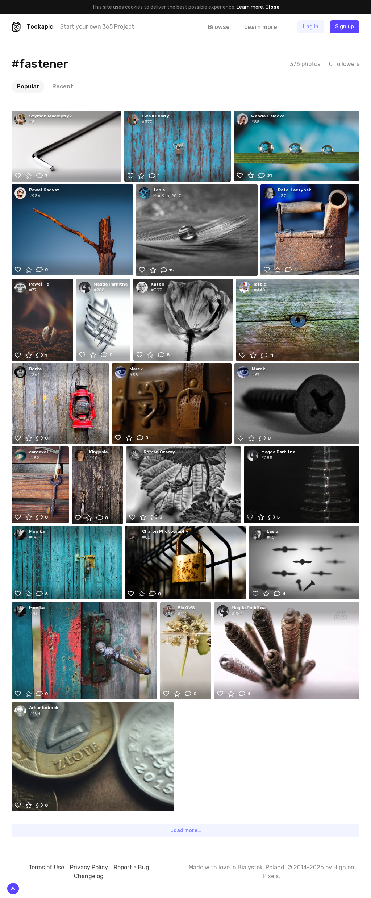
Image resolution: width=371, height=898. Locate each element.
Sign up (344, 27)
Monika (37, 531)
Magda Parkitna (110, 284)
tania (159, 189)
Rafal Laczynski (295, 189)
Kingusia (98, 451)
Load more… (185, 830)
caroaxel (38, 451)
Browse (219, 27)
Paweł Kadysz (44, 189)
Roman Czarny (159, 451)
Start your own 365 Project (97, 26)
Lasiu (272, 531)
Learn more (250, 7)
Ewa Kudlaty (155, 116)
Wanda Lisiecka (267, 116)
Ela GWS (186, 607)
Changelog (89, 876)
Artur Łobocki (44, 707)
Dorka (35, 368)
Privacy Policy (89, 867)
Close (272, 7)
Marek (136, 368)
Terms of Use (46, 867)
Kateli (157, 284)
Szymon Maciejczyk (50, 116)
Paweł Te (39, 284)
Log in (310, 27)
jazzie (260, 284)
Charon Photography (165, 531)
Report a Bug (131, 867)
